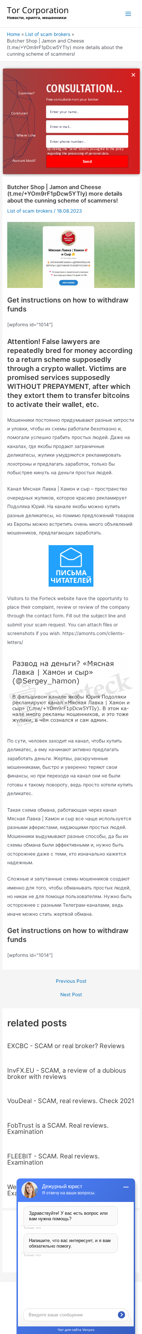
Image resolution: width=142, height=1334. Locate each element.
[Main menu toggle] (128, 14)
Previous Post (71, 981)
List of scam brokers (29, 211)
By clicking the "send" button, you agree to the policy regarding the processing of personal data (85, 151)
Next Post (71, 994)
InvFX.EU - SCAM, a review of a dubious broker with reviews (66, 1073)
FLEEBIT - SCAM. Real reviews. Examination (53, 1159)
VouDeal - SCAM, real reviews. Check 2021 (70, 1100)
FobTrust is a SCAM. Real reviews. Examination (58, 1128)
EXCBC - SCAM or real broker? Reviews (66, 1046)
